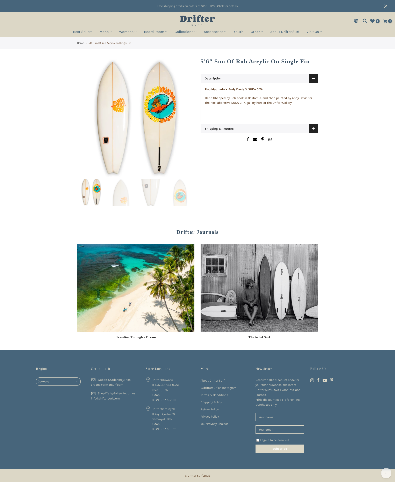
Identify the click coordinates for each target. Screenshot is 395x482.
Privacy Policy (210, 416)
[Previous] (84, 118)
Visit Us (313, 32)
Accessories (213, 32)
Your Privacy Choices (215, 424)
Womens (126, 32)
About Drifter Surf (284, 32)
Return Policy (210, 409)
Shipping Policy (211, 402)
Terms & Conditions (214, 395)
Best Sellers (82, 32)
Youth (239, 32)
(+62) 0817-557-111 (164, 400)
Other (255, 32)
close (388, 6)
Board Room (154, 32)
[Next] (187, 118)
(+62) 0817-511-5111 (164, 429)
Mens (104, 32)
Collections (184, 32)
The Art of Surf (259, 337)
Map (156, 395)
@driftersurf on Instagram (219, 388)
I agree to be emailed (274, 440)
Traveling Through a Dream (136, 337)
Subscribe (279, 449)
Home (80, 42)
